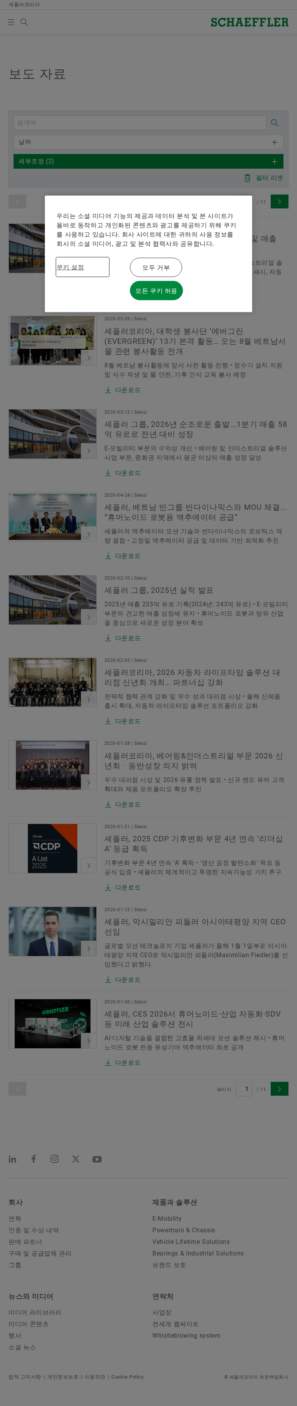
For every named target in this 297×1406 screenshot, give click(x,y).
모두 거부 (156, 267)
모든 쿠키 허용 (156, 290)
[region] (148, 254)
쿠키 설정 (70, 267)
